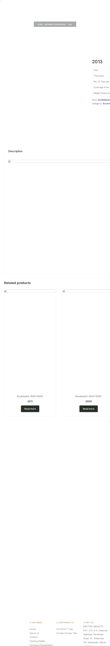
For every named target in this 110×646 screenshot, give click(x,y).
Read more (30, 408)
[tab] (15, 151)
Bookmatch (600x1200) (55, 24)
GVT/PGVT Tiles (64, 629)
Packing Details (37, 641)
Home (40, 24)
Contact (33, 637)
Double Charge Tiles (66, 633)
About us (34, 633)
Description (15, 151)
